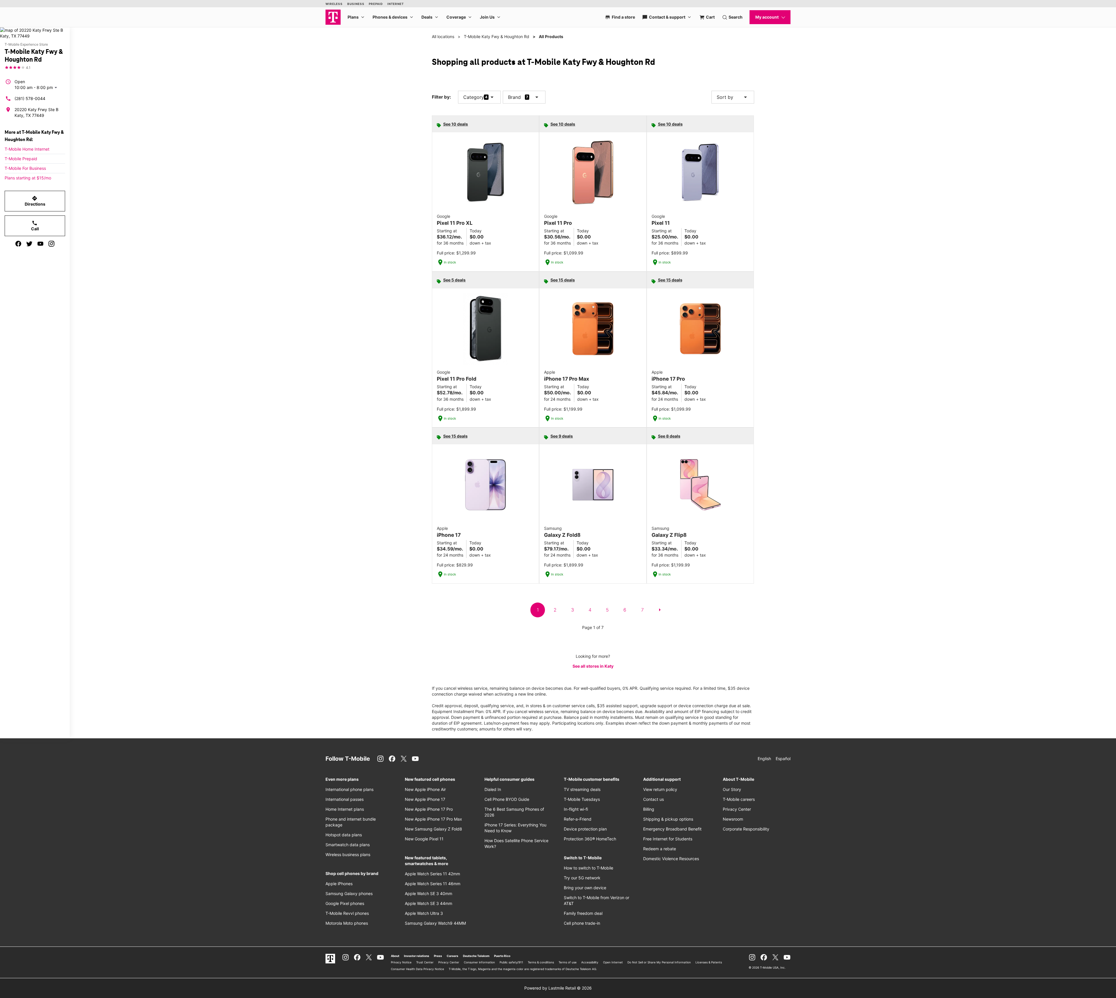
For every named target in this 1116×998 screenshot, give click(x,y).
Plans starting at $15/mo (28, 177)
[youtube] (40, 243)
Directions (35, 200)
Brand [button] (514, 97)
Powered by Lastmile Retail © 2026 (558, 987)
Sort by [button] (733, 97)
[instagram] (51, 243)
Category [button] (473, 97)
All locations (443, 36)
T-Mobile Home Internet (27, 149)
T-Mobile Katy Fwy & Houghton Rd (496, 36)
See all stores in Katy (593, 666)
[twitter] (29, 243)
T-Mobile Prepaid (21, 158)
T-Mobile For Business (25, 168)
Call (35, 225)
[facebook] (18, 243)
